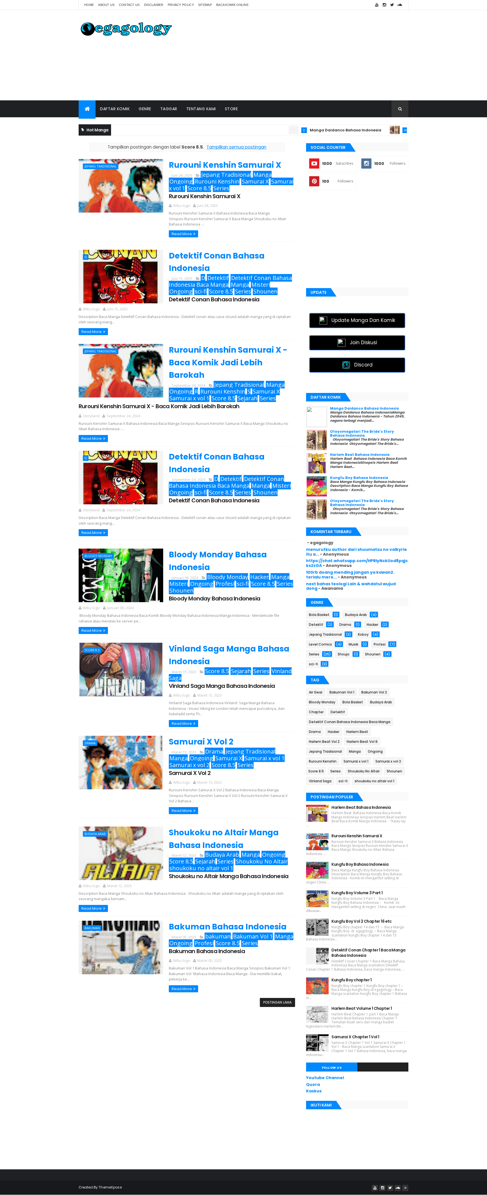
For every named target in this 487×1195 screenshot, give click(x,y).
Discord (363, 364)
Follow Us (332, 1067)
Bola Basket (319, 614)
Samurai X (255, 181)
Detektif (218, 278)
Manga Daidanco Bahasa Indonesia (316, 130)
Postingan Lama (277, 1002)
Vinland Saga (320, 781)
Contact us (129, 4)
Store (231, 109)
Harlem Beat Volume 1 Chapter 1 (361, 1008)
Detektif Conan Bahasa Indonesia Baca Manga (226, 482)
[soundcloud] (400, 5)
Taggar (168, 109)
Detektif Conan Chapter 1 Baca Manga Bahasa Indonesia (368, 952)
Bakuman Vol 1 (253, 936)
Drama (90, 743)
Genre (145, 109)
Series (221, 188)
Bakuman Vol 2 (374, 692)
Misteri (260, 284)
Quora (313, 1084)
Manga (262, 174)
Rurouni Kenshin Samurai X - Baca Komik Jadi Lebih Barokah (228, 362)
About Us (106, 4)
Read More (182, 234)
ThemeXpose (110, 1187)
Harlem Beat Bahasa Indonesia (359, 454)
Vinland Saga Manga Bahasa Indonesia (222, 686)
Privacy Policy (181, 4)
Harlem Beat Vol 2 (324, 741)
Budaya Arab (385, 130)
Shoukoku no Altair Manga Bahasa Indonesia (228, 876)
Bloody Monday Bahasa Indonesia (214, 598)
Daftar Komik (115, 109)
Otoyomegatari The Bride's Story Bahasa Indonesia (362, 433)
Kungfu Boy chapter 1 (351, 980)
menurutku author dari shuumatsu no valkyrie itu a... (356, 552)
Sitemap (205, 4)
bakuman (92, 928)
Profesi (225, 583)
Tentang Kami (201, 109)
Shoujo (343, 654)
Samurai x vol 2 (189, 765)
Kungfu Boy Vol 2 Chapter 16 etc (361, 921)
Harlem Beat (357, 731)
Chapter (316, 712)
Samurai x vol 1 (189, 398)
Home (89, 4)
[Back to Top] (405, 1188)
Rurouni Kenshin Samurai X (225, 165)
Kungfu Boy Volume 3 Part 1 (356, 893)
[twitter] (392, 5)
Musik (353, 644)
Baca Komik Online (232, 4)
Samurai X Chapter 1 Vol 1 (355, 1037)
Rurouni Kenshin (217, 181)
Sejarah (248, 398)
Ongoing (180, 181)
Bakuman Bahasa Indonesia (228, 926)
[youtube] (377, 5)
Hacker (259, 577)
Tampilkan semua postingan (236, 147)
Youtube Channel (325, 1078)
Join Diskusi (363, 342)
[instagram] (384, 5)
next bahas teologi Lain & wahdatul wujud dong (351, 586)
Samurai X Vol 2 (201, 741)
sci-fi (201, 291)
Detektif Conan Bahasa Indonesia (214, 299)
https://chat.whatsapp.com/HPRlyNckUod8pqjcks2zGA (357, 563)
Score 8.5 (199, 188)
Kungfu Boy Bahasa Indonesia (359, 477)
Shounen (265, 291)
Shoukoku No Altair (262, 861)
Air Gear (315, 692)
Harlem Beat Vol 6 (362, 741)
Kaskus (314, 1091)
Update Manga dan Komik (363, 320)
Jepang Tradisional (101, 166)
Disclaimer (153, 4)
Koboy (363, 634)
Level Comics (320, 644)
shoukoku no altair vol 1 (201, 868)
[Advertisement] (305, 55)
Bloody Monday (98, 556)
